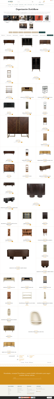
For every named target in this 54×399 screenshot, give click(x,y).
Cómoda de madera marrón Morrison (45, 240)
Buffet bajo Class (9, 65)
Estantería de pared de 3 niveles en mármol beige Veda (45, 303)
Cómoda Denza (36, 77)
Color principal (9, 35)
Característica (21, 35)
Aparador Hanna (9, 336)
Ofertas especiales (41, 4)
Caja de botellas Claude (27, 176)
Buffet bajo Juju (9, 160)
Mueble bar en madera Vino (27, 160)
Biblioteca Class (9, 97)
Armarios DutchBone (15, 21)
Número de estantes (42, 35)
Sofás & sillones (29, 4)
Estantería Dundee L (9, 240)
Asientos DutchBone (15, 32)
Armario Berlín (45, 128)
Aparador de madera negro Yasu (27, 287)
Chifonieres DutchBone (23, 21)
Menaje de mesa (21, 4)
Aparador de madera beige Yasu (9, 287)
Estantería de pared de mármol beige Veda (36, 331)
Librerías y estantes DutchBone (46, 21)
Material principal (15, 35)
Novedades (9, 4)
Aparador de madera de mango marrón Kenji (9, 207)
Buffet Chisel (9, 176)
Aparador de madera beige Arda (45, 176)
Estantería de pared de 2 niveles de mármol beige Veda (9, 320)
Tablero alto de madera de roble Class (9, 352)
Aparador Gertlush (27, 223)
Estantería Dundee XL (9, 303)
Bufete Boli (9, 113)
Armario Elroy (45, 223)
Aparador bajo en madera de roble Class (45, 160)
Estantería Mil (45, 113)
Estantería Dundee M (27, 240)
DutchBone (11, 6)
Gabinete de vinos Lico (45, 144)
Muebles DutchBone (16, 6)
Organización (10, 32)
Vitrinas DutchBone (31, 29)
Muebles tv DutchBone (23, 29)
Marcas (36, 4)
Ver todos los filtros (50, 35)
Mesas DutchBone (21, 32)
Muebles (25, 4)
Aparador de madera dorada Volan (27, 97)
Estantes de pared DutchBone (38, 21)
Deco (13, 4)
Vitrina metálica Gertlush (27, 113)
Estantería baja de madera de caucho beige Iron (27, 303)
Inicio (8, 6)
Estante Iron (9, 81)
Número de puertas (28, 35)
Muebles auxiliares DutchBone (27, 32)
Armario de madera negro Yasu (45, 287)
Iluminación (16, 4)
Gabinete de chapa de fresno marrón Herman (45, 271)
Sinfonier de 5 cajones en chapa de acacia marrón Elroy (9, 224)
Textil (33, 4)
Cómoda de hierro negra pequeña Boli (45, 97)
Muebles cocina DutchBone (35, 32)
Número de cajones (35, 35)
